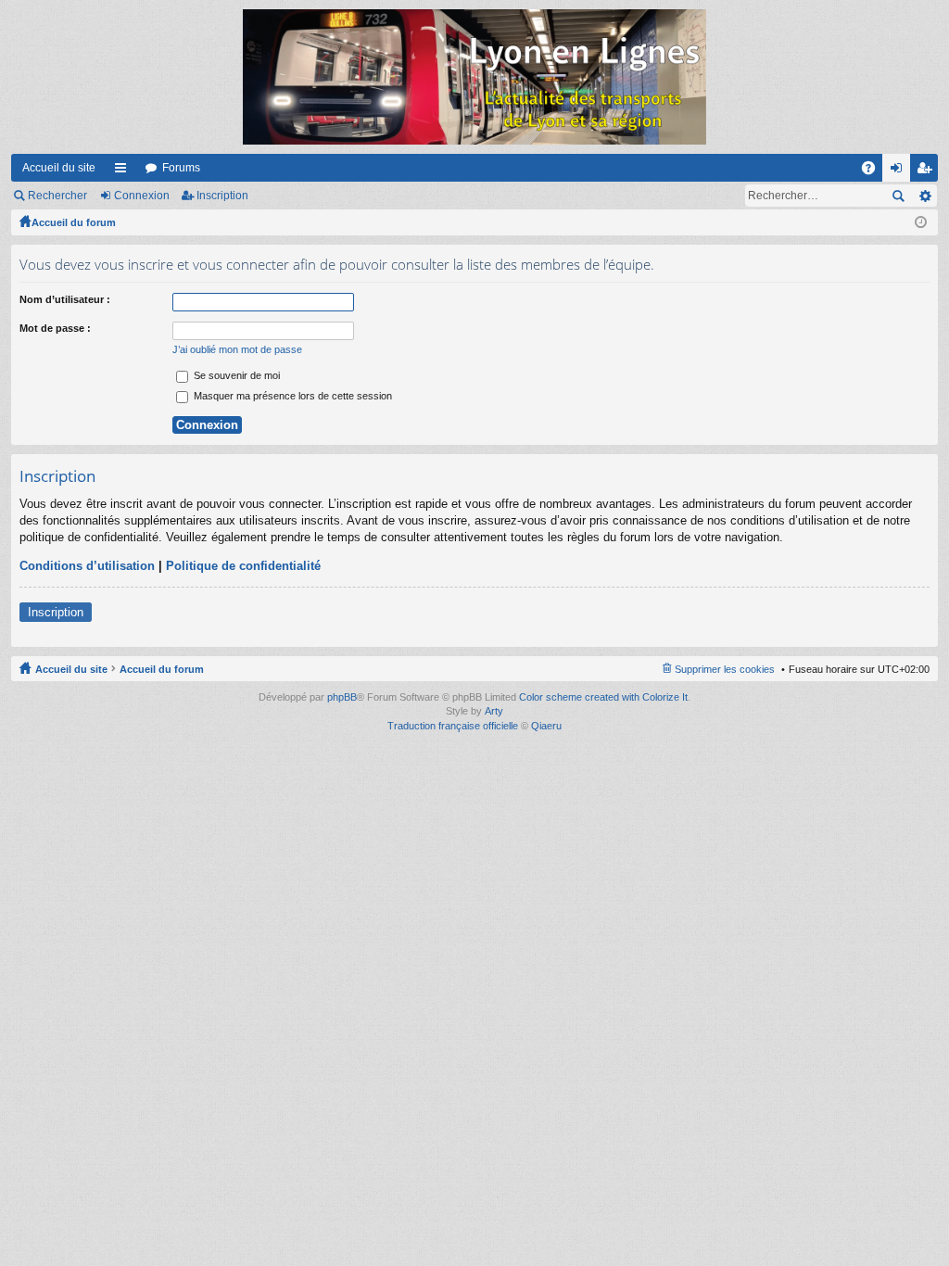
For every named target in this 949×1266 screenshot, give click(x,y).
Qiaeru (546, 725)
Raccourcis (124, 171)
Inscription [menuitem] (927, 171)
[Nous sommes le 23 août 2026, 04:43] (921, 222)
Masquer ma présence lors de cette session (291, 395)
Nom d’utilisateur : (64, 299)
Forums (181, 167)
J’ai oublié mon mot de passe (237, 349)
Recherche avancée (924, 195)
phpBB (342, 697)
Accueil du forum (74, 222)
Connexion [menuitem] (900, 171)
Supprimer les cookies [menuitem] (725, 669)
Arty (494, 710)
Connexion (142, 195)
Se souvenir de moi (235, 375)
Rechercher (57, 195)
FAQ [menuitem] (874, 171)
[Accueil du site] (474, 77)
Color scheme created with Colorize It (603, 697)
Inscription (222, 195)
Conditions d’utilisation (87, 566)
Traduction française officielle (452, 725)
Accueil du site (58, 167)
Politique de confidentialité (243, 566)
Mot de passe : (55, 328)
